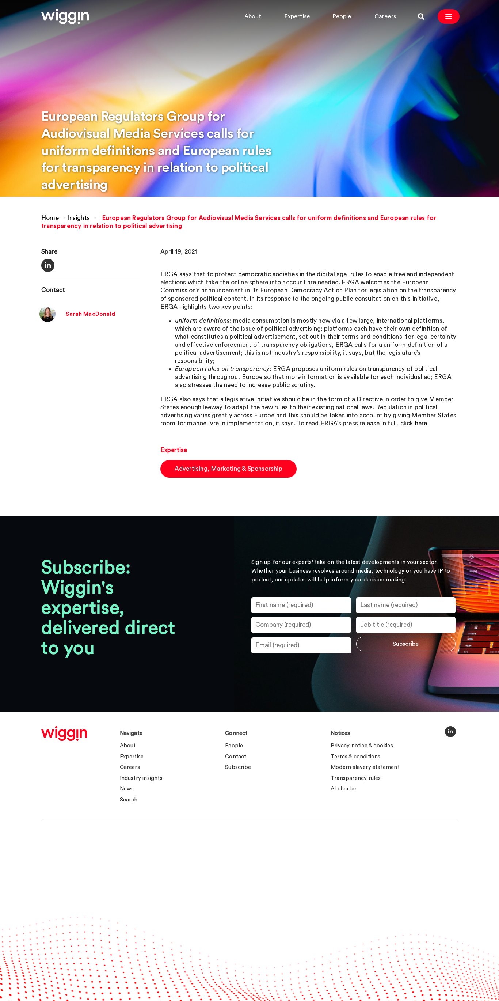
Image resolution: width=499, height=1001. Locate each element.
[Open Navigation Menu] (449, 16)
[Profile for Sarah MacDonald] (47, 320)
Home (50, 218)
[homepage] (64, 733)
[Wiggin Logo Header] (65, 16)
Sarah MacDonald (90, 314)
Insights (78, 218)
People (342, 16)
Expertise (297, 16)
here (421, 423)
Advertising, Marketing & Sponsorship (228, 469)
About (253, 16)
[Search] (421, 16)
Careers (385, 16)
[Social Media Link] (450, 731)
